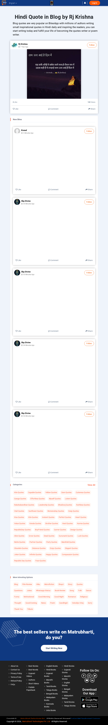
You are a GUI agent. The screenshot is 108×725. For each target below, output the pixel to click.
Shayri (61, 584)
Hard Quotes (67, 523)
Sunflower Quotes (35, 511)
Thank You (18, 609)
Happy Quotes (52, 554)
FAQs (13, 684)
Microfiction (49, 584)
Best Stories (33, 666)
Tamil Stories (69, 702)
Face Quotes (40, 561)
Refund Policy (16, 681)
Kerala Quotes (35, 523)
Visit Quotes (19, 511)
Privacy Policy (16, 673)
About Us (14, 666)
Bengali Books (52, 694)
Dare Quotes (66, 492)
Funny (16, 597)
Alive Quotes (19, 536)
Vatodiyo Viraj (78, 603)
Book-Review (60, 590)
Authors (31, 680)
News (43, 603)
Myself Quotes (55, 499)
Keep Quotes (73, 511)
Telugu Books (51, 690)
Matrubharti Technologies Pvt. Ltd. (36, 721)
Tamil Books (51, 686)
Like (16, 109)
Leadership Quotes (46, 505)
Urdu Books (51, 710)
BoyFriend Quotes (42, 530)
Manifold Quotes (68, 542)
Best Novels (33, 670)
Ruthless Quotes (83, 505)
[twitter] (95, 676)
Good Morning (44, 597)
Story (70, 584)
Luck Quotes (83, 536)
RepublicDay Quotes (22, 530)
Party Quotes (51, 542)
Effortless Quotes (37, 499)
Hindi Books (51, 670)
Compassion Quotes (70, 554)
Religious (84, 597)
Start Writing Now (54, 648)
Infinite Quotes (35, 554)
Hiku (38, 584)
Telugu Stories (69, 706)
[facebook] (84, 676)
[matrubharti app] (52, 3)
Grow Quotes (34, 536)
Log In (94, 3)
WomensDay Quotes (55, 511)
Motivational (29, 597)
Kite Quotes (19, 492)
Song (72, 590)
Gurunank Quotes (66, 536)
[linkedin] (92, 680)
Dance (88, 590)
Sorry (90, 603)
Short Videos (33, 684)
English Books (52, 666)
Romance (72, 597)
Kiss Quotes (19, 517)
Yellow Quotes (51, 492)
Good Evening (31, 603)
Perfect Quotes (65, 517)
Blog (16, 584)
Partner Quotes (36, 542)
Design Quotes (76, 530)
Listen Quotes (70, 499)
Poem (52, 603)
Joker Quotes (19, 554)
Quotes (80, 584)
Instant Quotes (48, 517)
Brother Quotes (51, 523)
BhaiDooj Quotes (65, 505)
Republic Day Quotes (22, 561)
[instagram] (89, 676)
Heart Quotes (80, 517)
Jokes (29, 590)
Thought (17, 603)
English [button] (12, 3)
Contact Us (15, 670)
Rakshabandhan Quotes (24, 505)
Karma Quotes (83, 523)
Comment (54, 109)
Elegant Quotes (71, 548)
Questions (18, 590)
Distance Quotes (39, 548)
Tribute (30, 609)
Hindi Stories (69, 666)
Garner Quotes (60, 530)
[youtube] (87, 680)
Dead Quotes (49, 536)
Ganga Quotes (20, 499)
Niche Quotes (19, 542)
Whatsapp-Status (43, 590)
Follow (92, 45)
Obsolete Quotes (21, 548)
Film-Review (27, 584)
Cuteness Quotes (83, 492)
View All (91, 485)
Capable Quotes (34, 492)
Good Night (59, 597)
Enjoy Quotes (55, 548)
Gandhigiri (63, 603)
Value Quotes (19, 523)
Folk (80, 590)
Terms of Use (16, 677)
